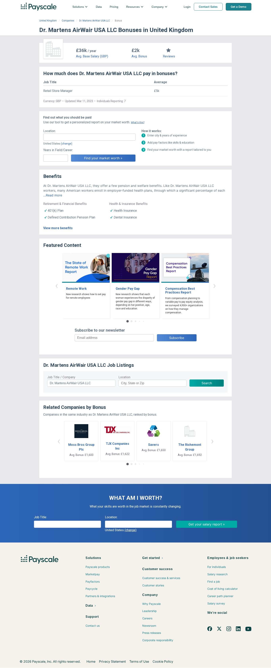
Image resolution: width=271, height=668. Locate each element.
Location (124, 377)
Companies (68, 20)
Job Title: (40, 517)
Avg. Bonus (139, 56)
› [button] (214, 285)
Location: (49, 131)
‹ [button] (56, 285)
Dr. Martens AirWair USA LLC (94, 20)
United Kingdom (48, 20)
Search (207, 383)
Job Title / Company (61, 377)
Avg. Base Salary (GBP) (92, 56)
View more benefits (58, 228)
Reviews (169, 56)
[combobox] (89, 137)
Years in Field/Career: (58, 150)
